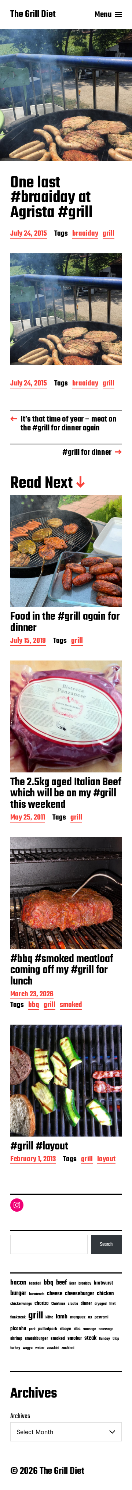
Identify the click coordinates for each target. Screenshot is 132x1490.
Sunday (104, 1339)
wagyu (28, 1348)
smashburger (36, 1338)
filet (112, 1304)
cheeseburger (79, 1293)
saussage (106, 1329)
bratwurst (103, 1283)
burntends (36, 1294)
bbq (33, 1005)
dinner (86, 1303)
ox (90, 1317)
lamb (61, 1317)
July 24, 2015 (28, 234)
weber (39, 1348)
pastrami (102, 1317)
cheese (54, 1293)
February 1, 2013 (33, 1160)
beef (61, 1283)
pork (32, 1329)
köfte (49, 1317)
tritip (116, 1339)
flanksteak (18, 1317)
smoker (74, 1338)
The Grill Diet (33, 14)
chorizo (41, 1303)
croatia (73, 1304)
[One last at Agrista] (66, 309)
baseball (35, 1283)
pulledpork (47, 1329)
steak (90, 1338)
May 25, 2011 (27, 818)
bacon (18, 1282)
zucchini (53, 1348)
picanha (18, 1329)
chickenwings (21, 1304)
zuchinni (68, 1348)
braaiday (85, 234)
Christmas (58, 1304)
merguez (77, 1317)
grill (108, 234)
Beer (72, 1283)
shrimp (16, 1338)
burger (18, 1294)
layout (106, 1160)
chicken (105, 1293)
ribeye (65, 1329)
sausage (89, 1329)
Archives (20, 1416)
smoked (71, 1005)
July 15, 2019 (28, 641)
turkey (15, 1348)
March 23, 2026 (32, 995)
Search (106, 1244)
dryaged (101, 1304)
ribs (77, 1329)
